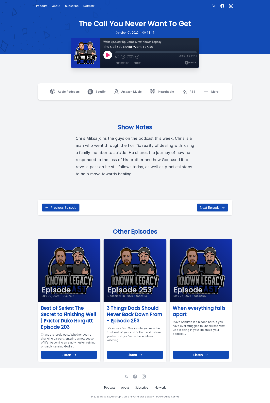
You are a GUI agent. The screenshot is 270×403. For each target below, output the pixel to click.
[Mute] (117, 57)
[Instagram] (231, 5)
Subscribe (72, 6)
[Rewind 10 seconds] (123, 57)
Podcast (41, 6)
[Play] (107, 55)
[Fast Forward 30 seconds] (137, 57)
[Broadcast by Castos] (190, 63)
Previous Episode (63, 208)
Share (137, 63)
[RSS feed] (213, 5)
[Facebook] (222, 5)
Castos (175, 396)
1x (130, 56)
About (56, 6)
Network (88, 6)
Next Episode (210, 208)
